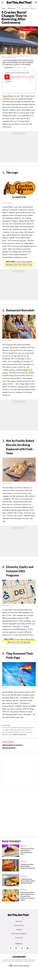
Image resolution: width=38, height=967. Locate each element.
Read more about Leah (19, 734)
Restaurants (12, 8)
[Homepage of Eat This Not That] (18, 915)
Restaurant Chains (12, 745)
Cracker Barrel (7, 96)
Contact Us (19, 937)
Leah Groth (8, 67)
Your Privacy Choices (21, 966)
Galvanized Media (16, 960)
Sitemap (19, 929)
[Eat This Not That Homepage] (19, 2)
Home (3, 8)
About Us (19, 921)
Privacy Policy (19, 925)
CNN (32, 697)
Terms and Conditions (19, 933)
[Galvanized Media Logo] (19, 957)
